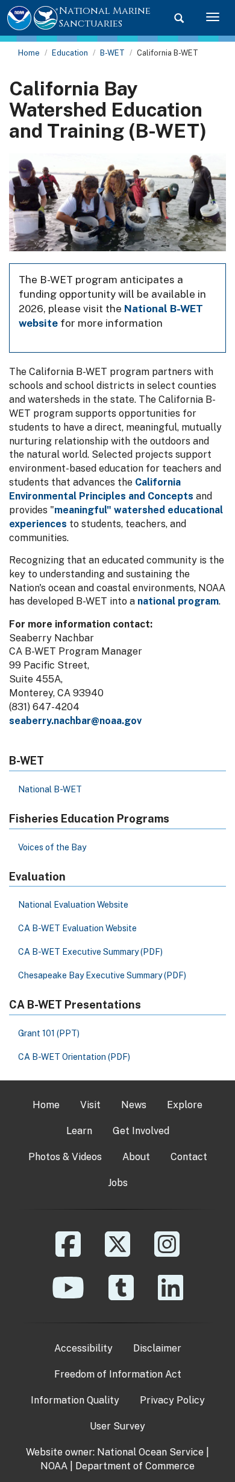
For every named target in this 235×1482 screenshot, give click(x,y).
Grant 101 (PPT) (49, 1033)
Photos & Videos (65, 1157)
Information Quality (75, 1400)
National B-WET (50, 789)
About (136, 1157)
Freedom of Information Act (117, 1374)
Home (29, 52)
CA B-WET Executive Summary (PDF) (90, 952)
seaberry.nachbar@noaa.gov (75, 721)
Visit (90, 1105)
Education (70, 52)
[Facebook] (68, 1253)
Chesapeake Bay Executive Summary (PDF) (102, 975)
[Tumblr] (121, 1296)
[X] (117, 1253)
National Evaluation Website (73, 904)
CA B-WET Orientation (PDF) (74, 1057)
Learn (79, 1131)
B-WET (112, 52)
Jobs (118, 1182)
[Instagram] (167, 1253)
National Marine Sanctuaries (105, 17)
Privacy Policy (172, 1400)
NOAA (53, 1466)
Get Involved (141, 1131)
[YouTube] (68, 1296)
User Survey (117, 1426)
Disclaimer (157, 1348)
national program (178, 601)
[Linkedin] (170, 1296)
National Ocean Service (150, 1452)
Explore (184, 1105)
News (133, 1105)
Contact (189, 1157)
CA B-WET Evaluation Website (77, 928)
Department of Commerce (135, 1466)
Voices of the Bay (52, 847)
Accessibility (83, 1348)
